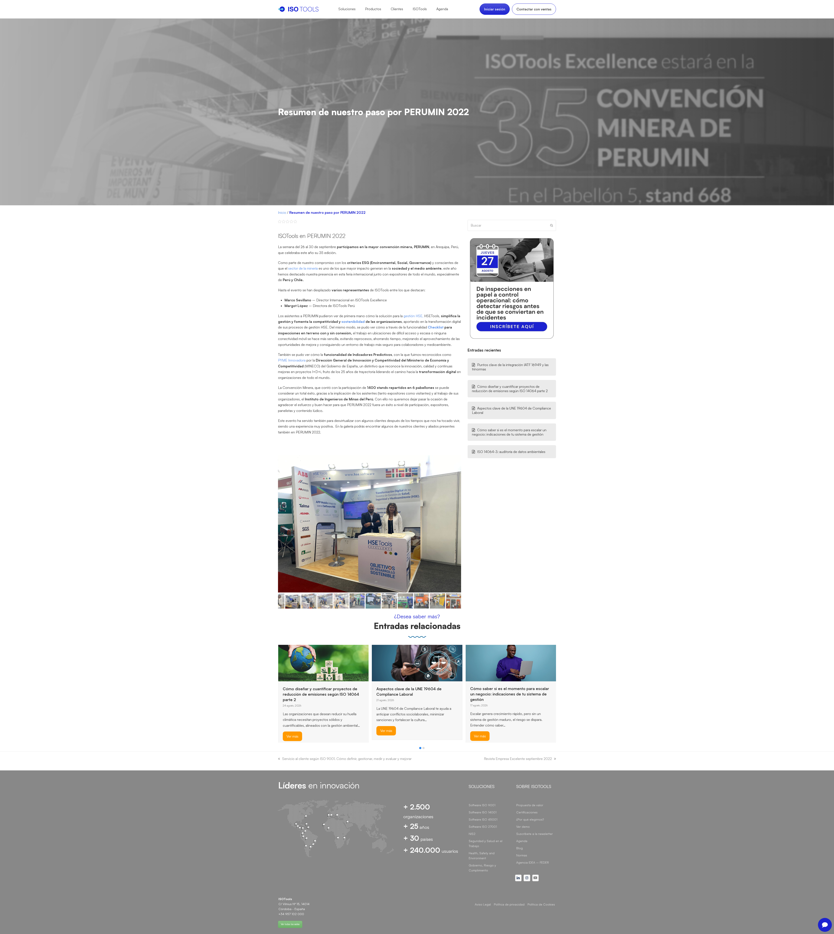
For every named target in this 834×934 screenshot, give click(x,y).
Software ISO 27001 (483, 826)
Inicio (282, 212)
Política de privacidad (509, 904)
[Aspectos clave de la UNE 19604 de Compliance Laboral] (323, 662)
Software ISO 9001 (482, 805)
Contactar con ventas (533, 9)
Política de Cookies (541, 904)
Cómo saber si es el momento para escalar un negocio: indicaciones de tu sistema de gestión (509, 432)
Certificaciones (527, 812)
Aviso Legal (483, 904)
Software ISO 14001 (482, 812)
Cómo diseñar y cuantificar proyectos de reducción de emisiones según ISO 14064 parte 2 (510, 388)
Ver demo (523, 826)
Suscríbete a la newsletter (534, 834)
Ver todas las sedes (290, 924)
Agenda (521, 841)
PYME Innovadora (292, 360)
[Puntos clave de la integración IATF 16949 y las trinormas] (511, 662)
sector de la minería (303, 268)
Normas (521, 855)
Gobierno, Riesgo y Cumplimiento (482, 867)
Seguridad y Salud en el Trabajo (485, 843)
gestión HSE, (413, 316)
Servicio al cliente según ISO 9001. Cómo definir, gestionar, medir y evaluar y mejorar (347, 758)
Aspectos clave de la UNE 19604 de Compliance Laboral (511, 410)
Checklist (435, 327)
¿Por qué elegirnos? (530, 819)
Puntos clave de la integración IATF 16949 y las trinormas (510, 367)
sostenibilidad (353, 321)
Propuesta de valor (529, 805)
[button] (281, 523)
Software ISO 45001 (483, 819)
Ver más (292, 730)
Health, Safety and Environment (482, 855)
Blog (519, 848)
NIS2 (472, 834)
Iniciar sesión (494, 9)
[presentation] (280, 749)
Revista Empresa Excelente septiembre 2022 (518, 758)
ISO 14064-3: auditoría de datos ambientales (511, 452)
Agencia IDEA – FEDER (532, 862)
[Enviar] (551, 225)
